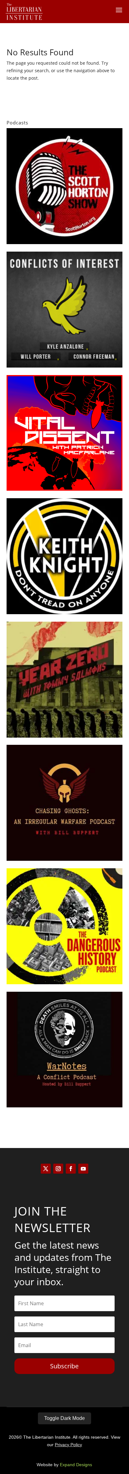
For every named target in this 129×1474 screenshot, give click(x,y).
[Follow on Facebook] (71, 1169)
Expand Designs (76, 1464)
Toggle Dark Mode (64, 1418)
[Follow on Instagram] (58, 1169)
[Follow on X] (46, 1169)
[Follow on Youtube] (83, 1169)
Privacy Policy (68, 1444)
